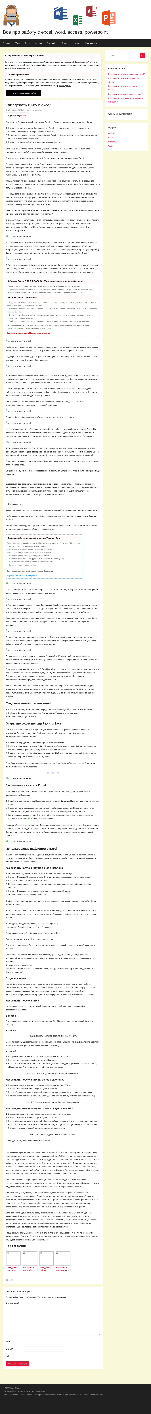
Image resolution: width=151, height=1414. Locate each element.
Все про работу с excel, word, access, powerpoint (55, 32)
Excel (27, 43)
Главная (6, 43)
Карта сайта (91, 43)
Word (17, 43)
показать (23, 116)
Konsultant (38, 110)
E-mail (9, 1349)
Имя (8, 1341)
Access (38, 43)
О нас (64, 43)
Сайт (8, 1356)
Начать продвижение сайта (24, 93)
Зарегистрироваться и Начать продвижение (28, 333)
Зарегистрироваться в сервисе (22, 575)
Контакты (76, 43)
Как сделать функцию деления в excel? (126, 74)
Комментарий (12, 1303)
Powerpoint (52, 43)
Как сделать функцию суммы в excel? (125, 94)
